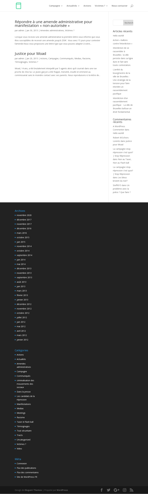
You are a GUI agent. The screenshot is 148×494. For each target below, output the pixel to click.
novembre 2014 (24, 246)
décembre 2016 (24, 228)
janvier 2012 (22, 339)
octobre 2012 (23, 313)
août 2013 (21, 282)
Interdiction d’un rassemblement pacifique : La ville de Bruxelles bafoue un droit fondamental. (123, 105)
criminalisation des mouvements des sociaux (25, 384)
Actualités (72, 6)
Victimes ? (100, 6)
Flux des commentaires (28, 472)
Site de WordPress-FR (27, 477)
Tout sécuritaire (24, 430)
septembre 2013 (24, 277)
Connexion (22, 463)
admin (21, 30)
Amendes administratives (52, 30)
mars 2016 (22, 233)
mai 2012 (21, 326)
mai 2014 (21, 264)
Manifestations (24, 404)
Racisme (86, 58)
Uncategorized (23, 439)
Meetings (21, 413)
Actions (87, 6)
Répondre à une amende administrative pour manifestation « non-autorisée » (53, 23)
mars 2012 (22, 335)
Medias (77, 58)
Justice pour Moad (30, 53)
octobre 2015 (23, 237)
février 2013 (22, 295)
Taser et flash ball (25, 421)
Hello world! (118, 35)
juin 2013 (21, 286)
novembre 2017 (24, 224)
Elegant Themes (33, 490)
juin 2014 (21, 259)
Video (19, 448)
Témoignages (21, 62)
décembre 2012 (24, 304)
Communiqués (66, 58)
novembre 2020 (24, 215)
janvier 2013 (22, 299)
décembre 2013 (24, 268)
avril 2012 (21, 330)
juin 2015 (21, 241)
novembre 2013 (24, 273)
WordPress (62, 490)
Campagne (54, 6)
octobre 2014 (23, 250)
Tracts (20, 435)
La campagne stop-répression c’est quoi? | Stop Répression (123, 152)
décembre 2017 (24, 219)
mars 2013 (22, 290)
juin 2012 (21, 322)
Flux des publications (26, 468)
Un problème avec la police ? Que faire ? (122, 189)
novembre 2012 (24, 308)
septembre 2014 (24, 255)
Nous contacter (119, 6)
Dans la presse (24, 391)
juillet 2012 (22, 317)
